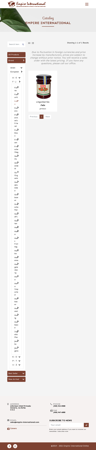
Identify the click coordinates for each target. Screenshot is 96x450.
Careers (13, 428)
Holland (16, 309)
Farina (16, 89)
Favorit (16, 95)
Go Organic (16, 175)
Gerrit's (16, 157)
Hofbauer (16, 302)
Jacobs (16, 342)
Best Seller (13, 373)
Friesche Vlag (16, 149)
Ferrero (16, 109)
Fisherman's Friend (16, 120)
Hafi (16, 227)
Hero (16, 278)
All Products (13, 54)
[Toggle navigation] (86, 4)
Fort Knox (16, 133)
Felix (16, 102)
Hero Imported (16, 289)
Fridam (16, 141)
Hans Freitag (16, 242)
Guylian (16, 222)
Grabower (16, 197)
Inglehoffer (16, 334)
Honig (16, 316)
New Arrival (13, 379)
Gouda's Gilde (16, 186)
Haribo (16, 252)
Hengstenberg (16, 268)
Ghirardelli (16, 166)
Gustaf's (16, 215)
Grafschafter (16, 207)
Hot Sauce (16, 325)
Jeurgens (16, 349)
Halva (16, 232)
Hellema (16, 258)
